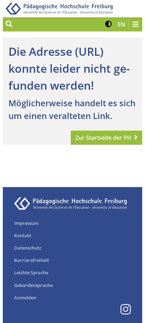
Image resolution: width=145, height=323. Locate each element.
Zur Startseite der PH (103, 138)
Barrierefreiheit (31, 260)
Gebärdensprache (33, 285)
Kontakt (22, 235)
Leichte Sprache (31, 272)
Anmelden (25, 297)
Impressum (26, 223)
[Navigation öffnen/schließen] (135, 24)
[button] (108, 24)
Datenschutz (27, 248)
